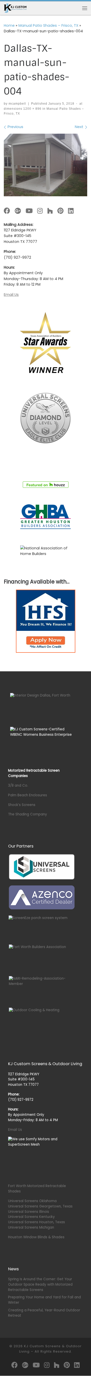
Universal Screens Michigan (31, 1227)
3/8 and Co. (18, 785)
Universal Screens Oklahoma (32, 1201)
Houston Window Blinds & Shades (36, 1237)
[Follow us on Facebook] (7, 211)
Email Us (11, 294)
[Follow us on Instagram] (40, 211)
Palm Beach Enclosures (27, 795)
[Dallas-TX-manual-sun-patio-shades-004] (45, 165)
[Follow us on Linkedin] (71, 211)
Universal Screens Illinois (28, 1211)
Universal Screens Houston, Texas (36, 1222)
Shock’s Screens (21, 804)
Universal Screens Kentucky (31, 1216)
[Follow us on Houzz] (50, 211)
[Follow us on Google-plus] (18, 211)
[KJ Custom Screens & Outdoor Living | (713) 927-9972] (15, 7)
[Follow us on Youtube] (29, 211)
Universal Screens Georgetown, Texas (40, 1206)
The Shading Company (27, 814)
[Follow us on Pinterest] (60, 211)
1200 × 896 (31, 108)
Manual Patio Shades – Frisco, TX (48, 25)
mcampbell (17, 103)
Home (9, 25)
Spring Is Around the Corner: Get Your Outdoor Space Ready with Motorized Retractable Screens (40, 1284)
